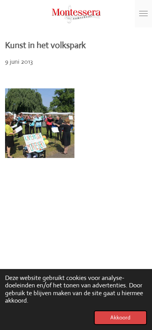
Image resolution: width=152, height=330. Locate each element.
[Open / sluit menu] (143, 13)
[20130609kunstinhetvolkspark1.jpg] (40, 123)
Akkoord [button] (120, 317)
